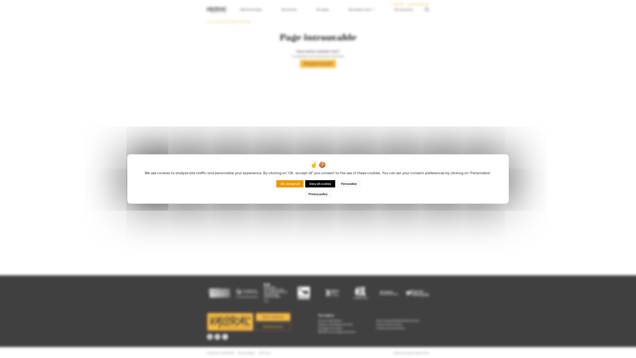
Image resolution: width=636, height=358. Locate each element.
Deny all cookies (320, 183)
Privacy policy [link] (318, 194)
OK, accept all (289, 183)
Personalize (349, 183)
